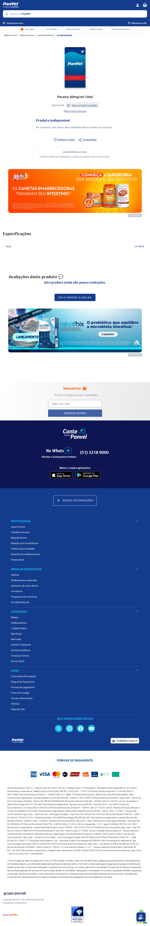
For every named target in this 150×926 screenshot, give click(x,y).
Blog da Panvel (19, 537)
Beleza (14, 617)
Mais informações (75, 111)
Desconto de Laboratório (121, 29)
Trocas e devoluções (22, 698)
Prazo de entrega (20, 692)
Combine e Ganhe (95, 29)
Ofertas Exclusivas (73, 29)
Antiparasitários (64, 35)
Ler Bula (139, 246)
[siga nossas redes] (58, 728)
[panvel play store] (87, 475)
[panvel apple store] (61, 475)
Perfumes (16, 639)
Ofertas (15, 703)
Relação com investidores (24, 543)
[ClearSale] (11, 914)
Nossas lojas (17, 559)
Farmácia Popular (20, 602)
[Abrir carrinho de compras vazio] (145, 5)
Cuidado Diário (19, 628)
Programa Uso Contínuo (24, 596)
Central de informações (23, 676)
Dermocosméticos (20, 650)
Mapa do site (18, 709)
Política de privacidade (23, 548)
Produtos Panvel (20, 655)
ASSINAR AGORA (75, 413)
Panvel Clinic (17, 661)
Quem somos (18, 526)
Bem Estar (16, 633)
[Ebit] (77, 914)
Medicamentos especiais (24, 580)
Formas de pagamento (23, 687)
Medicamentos (27, 35)
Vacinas (15, 574)
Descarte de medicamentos (25, 554)
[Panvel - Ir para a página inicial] (68, 5)
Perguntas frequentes (22, 681)
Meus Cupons (30, 29)
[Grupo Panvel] (14, 893)
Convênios (16, 591)
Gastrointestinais (45, 35)
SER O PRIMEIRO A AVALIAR (75, 297)
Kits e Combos (51, 29)
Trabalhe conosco (20, 532)
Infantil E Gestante (21, 644)
